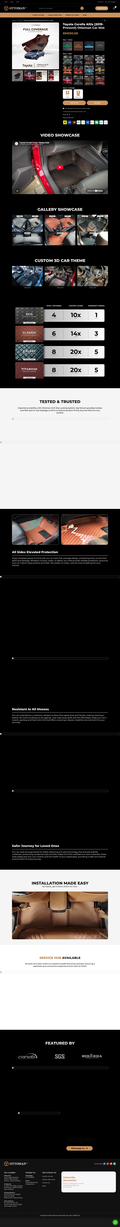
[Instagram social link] (107, 1163)
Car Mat (19, 20)
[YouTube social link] (111, 1163)
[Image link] (16, 1163)
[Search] (82, 8)
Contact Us (46, 1183)
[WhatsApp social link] (69, 114)
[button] (14, 229)
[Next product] (107, 20)
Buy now (97, 103)
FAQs (44, 1186)
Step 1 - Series (67, 40)
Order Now (101, 8)
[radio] (67, 46)
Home (14, 20)
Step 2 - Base (67, 53)
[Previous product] (102, 20)
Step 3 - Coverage (69, 88)
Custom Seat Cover (48, 1179)
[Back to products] (105, 20)
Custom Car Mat (47, 1176)
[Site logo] (15, 8)
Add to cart (74, 103)
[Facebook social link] (67, 114)
